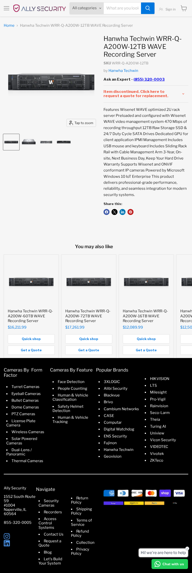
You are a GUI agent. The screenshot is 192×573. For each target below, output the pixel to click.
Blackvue (112, 395)
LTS (153, 385)
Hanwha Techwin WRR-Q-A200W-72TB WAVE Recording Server (87, 316)
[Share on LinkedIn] (123, 212)
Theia (155, 419)
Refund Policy (80, 533)
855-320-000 (16, 522)
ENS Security (115, 436)
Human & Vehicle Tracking (70, 419)
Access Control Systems (47, 523)
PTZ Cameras (23, 414)
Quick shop (31, 339)
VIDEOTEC (159, 446)
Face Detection (71, 382)
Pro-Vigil (158, 399)
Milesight (158, 392)
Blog (48, 552)
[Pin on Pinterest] (131, 212)
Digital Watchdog (119, 429)
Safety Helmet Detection (68, 408)
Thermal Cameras (27, 461)
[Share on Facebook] (107, 212)
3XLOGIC (112, 382)
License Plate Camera (21, 423)
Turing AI (158, 426)
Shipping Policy (81, 511)
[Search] (147, 8)
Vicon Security (163, 440)
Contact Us (54, 534)
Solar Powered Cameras (21, 440)
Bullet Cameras (25, 400)
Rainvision (159, 406)
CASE (109, 415)
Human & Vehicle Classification (70, 397)
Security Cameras (48, 503)
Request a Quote (49, 543)
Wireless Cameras (28, 432)
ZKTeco (156, 460)
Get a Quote (31, 350)
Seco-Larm (160, 412)
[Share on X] (115, 212)
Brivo (108, 402)
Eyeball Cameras (26, 393)
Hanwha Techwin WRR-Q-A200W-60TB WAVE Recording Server (30, 316)
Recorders (53, 512)
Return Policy (79, 500)
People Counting (72, 388)
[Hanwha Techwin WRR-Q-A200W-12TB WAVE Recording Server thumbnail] (11, 142)
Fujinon (110, 443)
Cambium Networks (121, 409)
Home (9, 25)
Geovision (113, 456)
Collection (85, 542)
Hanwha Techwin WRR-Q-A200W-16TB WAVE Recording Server (145, 316)
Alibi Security (116, 388)
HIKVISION (159, 379)
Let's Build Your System (50, 561)
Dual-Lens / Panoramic (19, 452)
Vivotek (157, 453)
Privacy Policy (80, 551)
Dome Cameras (25, 407)
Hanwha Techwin (123, 70)
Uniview (157, 433)
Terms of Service (81, 522)
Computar (113, 422)
